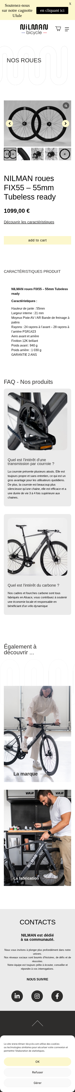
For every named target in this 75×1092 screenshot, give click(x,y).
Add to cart (37, 240)
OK (37, 1062)
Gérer (38, 1083)
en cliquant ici (52, 10)
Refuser (37, 1072)
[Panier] (58, 28)
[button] (65, 123)
